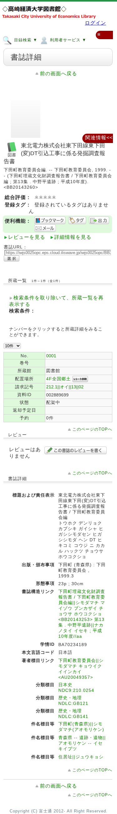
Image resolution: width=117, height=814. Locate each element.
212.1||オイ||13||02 (65, 386)
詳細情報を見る (72, 237)
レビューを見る (26, 237)
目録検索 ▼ (24, 40)
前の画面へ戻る (58, 73)
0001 (51, 355)
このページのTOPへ (92, 429)
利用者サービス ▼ (67, 40)
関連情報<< (99, 137)
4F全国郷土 (58, 378)
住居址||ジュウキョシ (81, 756)
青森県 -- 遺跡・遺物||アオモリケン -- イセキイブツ (82, 743)
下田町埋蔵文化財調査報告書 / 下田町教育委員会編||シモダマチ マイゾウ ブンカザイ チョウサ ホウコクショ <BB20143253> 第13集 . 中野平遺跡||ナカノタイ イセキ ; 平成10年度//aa (81, 614)
